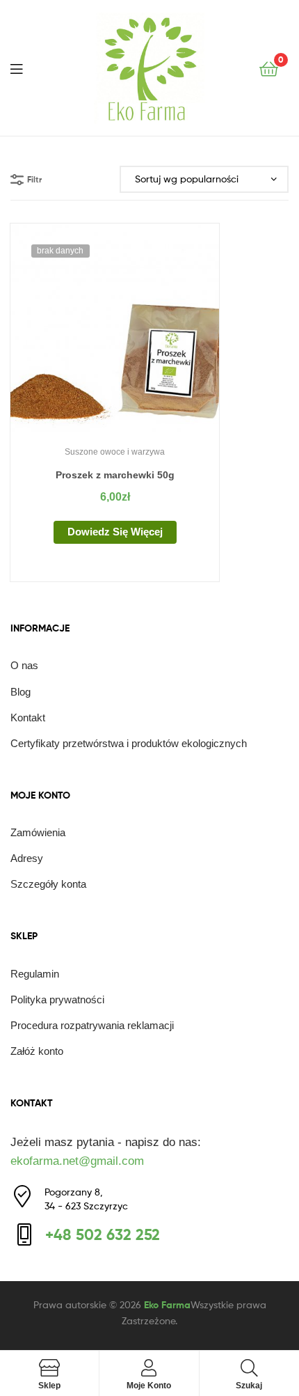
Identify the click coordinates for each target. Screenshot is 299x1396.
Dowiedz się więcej (115, 532)
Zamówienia (37, 832)
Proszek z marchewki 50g (115, 474)
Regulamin (34, 974)
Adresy (26, 858)
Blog (20, 692)
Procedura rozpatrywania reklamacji (92, 1025)
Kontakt (27, 717)
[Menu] (25, 67)
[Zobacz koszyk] (268, 67)
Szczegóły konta (48, 884)
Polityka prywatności (57, 999)
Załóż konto (36, 1051)
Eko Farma (167, 1305)
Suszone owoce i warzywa (115, 452)
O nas (24, 665)
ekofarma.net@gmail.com (77, 1161)
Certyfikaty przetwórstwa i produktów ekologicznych (128, 743)
